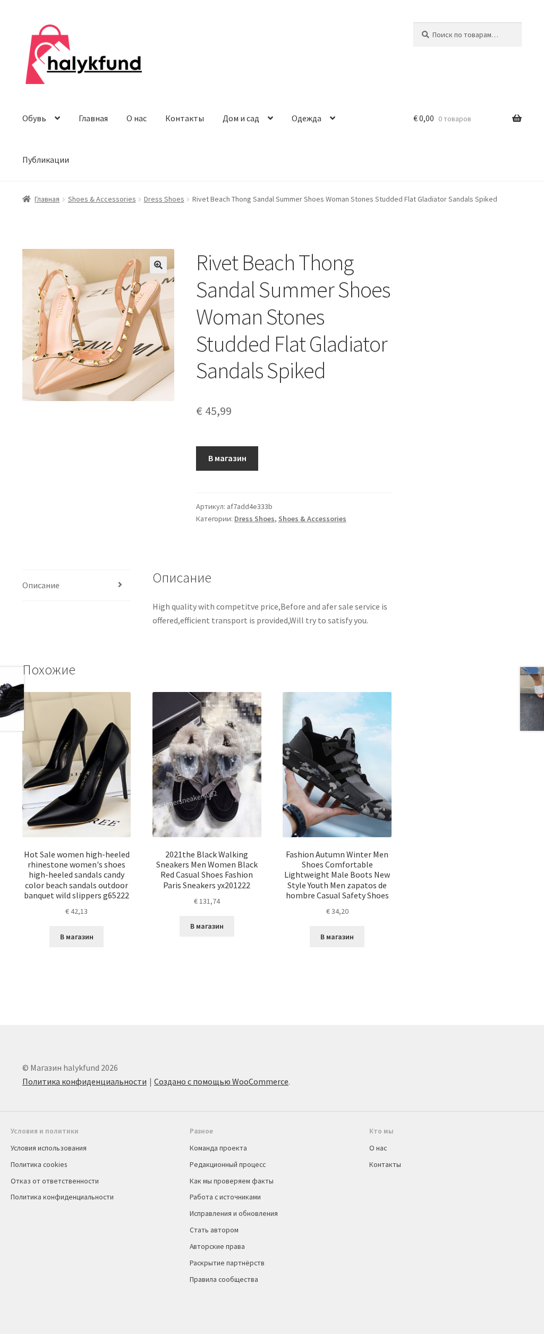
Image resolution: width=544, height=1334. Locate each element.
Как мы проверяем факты (232, 1181)
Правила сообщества (224, 1279)
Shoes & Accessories (102, 199)
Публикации (45, 159)
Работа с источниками (225, 1197)
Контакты (184, 118)
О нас (136, 118)
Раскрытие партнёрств (227, 1263)
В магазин (227, 458)
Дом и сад (241, 118)
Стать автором (214, 1230)
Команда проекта (218, 1148)
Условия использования (49, 1148)
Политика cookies (39, 1164)
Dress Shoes (164, 199)
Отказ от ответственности (55, 1181)
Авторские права (217, 1246)
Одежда (306, 118)
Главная (93, 118)
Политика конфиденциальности (84, 1081)
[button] (158, 264)
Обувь (34, 118)
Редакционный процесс (228, 1164)
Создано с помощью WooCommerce (221, 1081)
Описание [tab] (41, 585)
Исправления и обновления (234, 1213)
